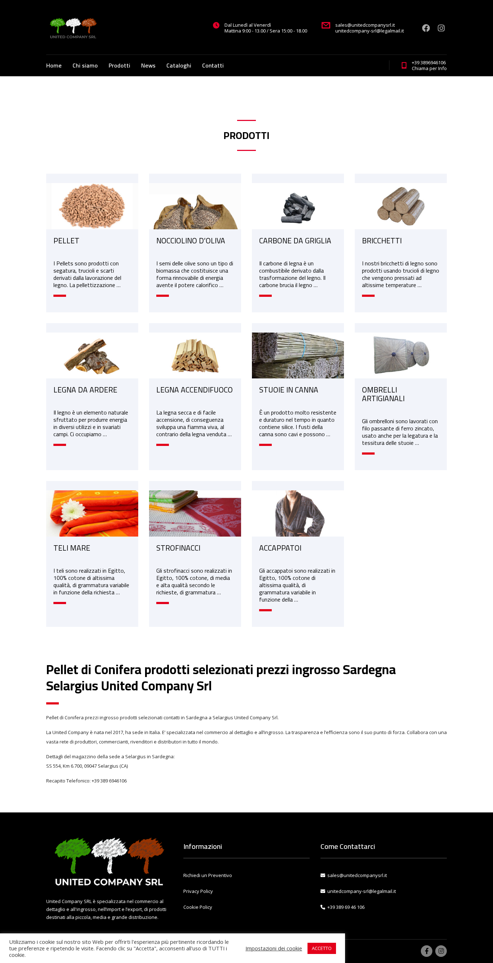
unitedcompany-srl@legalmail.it (361, 891)
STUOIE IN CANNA (288, 390)
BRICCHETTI (382, 241)
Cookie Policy (197, 907)
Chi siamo (85, 65)
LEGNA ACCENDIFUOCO (194, 390)
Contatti (213, 65)
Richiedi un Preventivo (207, 875)
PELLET (66, 241)
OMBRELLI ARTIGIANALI (383, 394)
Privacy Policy (198, 891)
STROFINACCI (178, 548)
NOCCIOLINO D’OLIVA (190, 241)
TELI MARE (71, 548)
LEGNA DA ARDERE (85, 390)
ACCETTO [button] (322, 948)
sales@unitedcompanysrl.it (357, 875)
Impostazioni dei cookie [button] (273, 948)
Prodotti (119, 65)
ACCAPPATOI (280, 548)
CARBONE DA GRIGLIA (295, 241)
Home (54, 65)
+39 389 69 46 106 (345, 907)
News (148, 65)
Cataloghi (178, 65)
